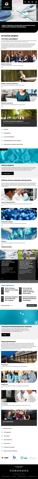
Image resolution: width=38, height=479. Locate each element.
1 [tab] (3, 21)
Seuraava (37, 10)
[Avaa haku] (25, 2)
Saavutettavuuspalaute (6, 476)
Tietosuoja (14, 476)
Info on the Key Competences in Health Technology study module (28, 290)
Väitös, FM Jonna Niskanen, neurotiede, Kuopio (11, 289)
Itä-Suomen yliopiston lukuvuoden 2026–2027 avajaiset (11, 298)
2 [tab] (9, 21)
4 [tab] (22, 21)
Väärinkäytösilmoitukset (22, 476)
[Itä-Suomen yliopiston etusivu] (6, 5)
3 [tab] (16, 21)
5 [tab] (28, 21)
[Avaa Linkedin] (18, 471)
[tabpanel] (19, 27)
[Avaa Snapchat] (20, 471)
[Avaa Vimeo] (27, 471)
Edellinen (9, 281)
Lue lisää (4, 334)
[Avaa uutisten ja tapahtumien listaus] (29, 2)
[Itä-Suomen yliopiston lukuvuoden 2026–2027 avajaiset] (2, 300)
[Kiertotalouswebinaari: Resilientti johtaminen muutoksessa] (20, 300)
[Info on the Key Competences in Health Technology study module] (20, 292)
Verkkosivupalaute (33, 476)
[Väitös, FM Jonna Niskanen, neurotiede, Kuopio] (2, 292)
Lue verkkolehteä (6, 173)
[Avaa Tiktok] (25, 471)
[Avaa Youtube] (15, 471)
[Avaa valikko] (36, 2)
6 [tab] (35, 21)
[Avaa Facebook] (11, 471)
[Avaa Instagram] (13, 471)
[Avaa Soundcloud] (23, 471)
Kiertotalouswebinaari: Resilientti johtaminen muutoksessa (30, 298)
